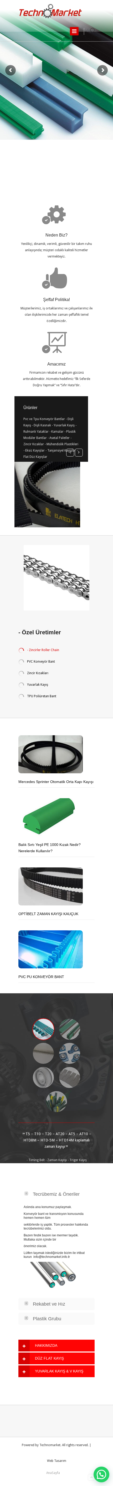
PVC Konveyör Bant (40, 661)
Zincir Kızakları (37, 673)
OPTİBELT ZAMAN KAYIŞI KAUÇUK (48, 914)
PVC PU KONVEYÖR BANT (41, 977)
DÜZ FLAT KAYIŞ (49, 1358)
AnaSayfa (53, 1473)
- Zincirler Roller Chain (42, 650)
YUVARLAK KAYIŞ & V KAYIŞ (59, 1371)
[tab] (56, 1345)
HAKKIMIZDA (46, 1345)
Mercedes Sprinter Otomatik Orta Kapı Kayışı (56, 782)
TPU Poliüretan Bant (41, 696)
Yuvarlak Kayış (37, 684)
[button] (101, 1474)
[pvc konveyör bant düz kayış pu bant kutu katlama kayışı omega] (51, 10)
